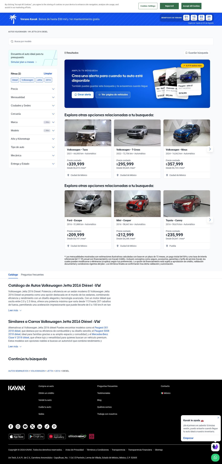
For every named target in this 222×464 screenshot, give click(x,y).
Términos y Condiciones (98, 450)
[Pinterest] (54, 426)
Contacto (165, 386)
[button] (15, 80)
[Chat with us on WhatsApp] (215, 458)
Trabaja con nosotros (107, 414)
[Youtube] (25, 426)
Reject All (169, 6)
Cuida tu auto (45, 407)
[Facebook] (10, 426)
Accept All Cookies (191, 6)
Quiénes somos (104, 407)
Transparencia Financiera (140, 450)
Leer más (13, 310)
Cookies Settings (147, 6)
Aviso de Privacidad (74, 450)
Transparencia (118, 450)
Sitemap (159, 450)
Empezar (188, 438)
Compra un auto (46, 386)
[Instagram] (18, 426)
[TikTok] (47, 426)
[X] (32, 426)
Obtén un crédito (46, 393)
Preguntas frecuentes (32, 274)
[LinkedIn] (39, 426)
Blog (99, 400)
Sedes (41, 414)
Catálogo (13, 274)
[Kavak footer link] (16, 400)
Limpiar (48, 73)
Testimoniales (103, 393)
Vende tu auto (45, 400)
